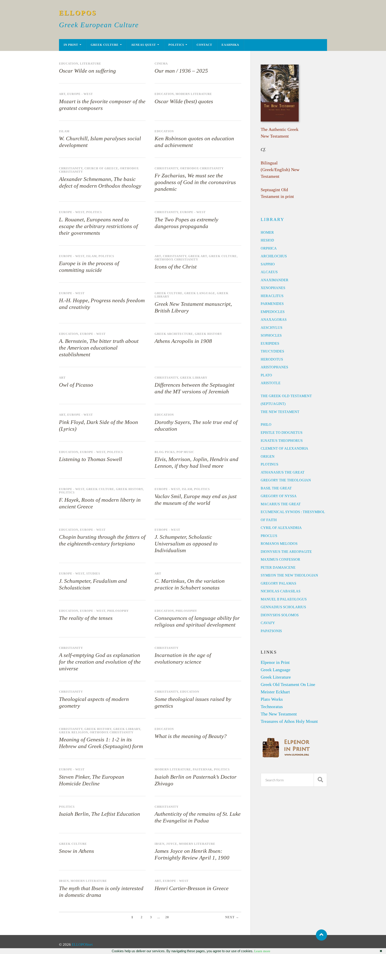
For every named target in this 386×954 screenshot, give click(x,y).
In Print (71, 44)
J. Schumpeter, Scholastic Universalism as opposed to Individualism (186, 543)
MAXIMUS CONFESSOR (280, 559)
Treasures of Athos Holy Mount (289, 721)
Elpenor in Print (275, 662)
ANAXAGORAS (274, 319)
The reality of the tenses (86, 618)
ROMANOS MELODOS (279, 543)
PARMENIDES (272, 304)
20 (167, 917)
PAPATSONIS (271, 631)
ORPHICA (269, 248)
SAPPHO (268, 264)
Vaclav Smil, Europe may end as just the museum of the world (196, 499)
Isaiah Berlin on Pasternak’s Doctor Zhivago (196, 780)
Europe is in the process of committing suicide (89, 266)
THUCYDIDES (272, 351)
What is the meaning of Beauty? (191, 736)
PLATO (266, 375)
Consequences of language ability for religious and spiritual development (197, 621)
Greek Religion (73, 732)
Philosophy (118, 610)
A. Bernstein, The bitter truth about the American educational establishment (98, 347)
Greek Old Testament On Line (288, 684)
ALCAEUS (269, 272)
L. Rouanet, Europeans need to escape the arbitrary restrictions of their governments (98, 226)
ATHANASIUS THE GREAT (282, 472)
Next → (232, 917)
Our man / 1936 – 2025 (181, 71)
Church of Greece (101, 168)
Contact (204, 44)
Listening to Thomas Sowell (90, 459)
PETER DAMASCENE (278, 567)
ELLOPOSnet (82, 944)
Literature (90, 63)
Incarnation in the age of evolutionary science (183, 658)
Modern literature (194, 94)
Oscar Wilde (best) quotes (184, 101)
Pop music (185, 452)
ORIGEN (268, 456)
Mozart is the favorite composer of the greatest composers (102, 104)
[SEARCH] (320, 780)
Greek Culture (105, 44)
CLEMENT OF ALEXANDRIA (284, 448)
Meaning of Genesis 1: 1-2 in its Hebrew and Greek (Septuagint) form (101, 742)
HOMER (267, 232)
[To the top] (321, 935)
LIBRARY (272, 219)
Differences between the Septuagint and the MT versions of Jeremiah (194, 388)
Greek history (208, 333)
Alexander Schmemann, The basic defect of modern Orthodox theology (100, 182)
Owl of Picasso (76, 385)
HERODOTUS (272, 359)
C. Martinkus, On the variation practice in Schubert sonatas (190, 584)
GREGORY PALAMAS (278, 583)
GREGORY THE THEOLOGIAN (286, 480)
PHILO (266, 424)
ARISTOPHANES (274, 367)
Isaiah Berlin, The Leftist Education (99, 814)
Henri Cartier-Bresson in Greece (192, 888)
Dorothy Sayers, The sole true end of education (196, 425)
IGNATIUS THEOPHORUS (282, 440)
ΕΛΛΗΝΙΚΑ (230, 44)
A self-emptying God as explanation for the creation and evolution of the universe (100, 661)
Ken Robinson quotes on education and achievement (194, 141)
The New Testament (279, 713)
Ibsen (159, 843)
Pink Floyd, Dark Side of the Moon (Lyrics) (98, 425)
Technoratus (272, 706)
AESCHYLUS (271, 327)
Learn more (262, 951)
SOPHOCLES (271, 335)
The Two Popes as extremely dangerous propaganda (186, 222)
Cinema (161, 63)
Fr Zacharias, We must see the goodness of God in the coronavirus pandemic (195, 182)
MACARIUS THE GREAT (281, 504)
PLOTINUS (269, 464)
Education (68, 63)
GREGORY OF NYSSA (279, 496)
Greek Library (193, 377)
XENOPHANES (273, 288)
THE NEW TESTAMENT (280, 412)
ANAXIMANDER (274, 280)
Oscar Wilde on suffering (87, 71)
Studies (93, 573)
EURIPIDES (270, 343)
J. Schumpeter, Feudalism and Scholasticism (93, 584)
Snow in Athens (76, 851)
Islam (64, 131)
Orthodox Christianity (202, 168)
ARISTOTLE (271, 383)
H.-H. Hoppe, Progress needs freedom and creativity (102, 303)
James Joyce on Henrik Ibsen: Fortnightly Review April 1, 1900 (192, 854)
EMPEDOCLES (273, 312)
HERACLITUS (272, 296)
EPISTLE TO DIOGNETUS (281, 432)
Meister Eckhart (275, 691)
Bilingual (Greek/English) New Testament (280, 169)
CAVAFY (268, 623)
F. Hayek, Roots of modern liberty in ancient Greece (100, 503)
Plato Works (272, 699)
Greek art (197, 256)
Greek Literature (276, 677)
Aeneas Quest (143, 44)
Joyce (171, 843)
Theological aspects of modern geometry (94, 702)
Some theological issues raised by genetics (193, 702)
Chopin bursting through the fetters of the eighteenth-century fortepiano (102, 540)
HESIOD (267, 240)
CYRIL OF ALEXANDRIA (281, 528)
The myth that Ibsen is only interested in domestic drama (101, 891)
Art (62, 94)
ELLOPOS (78, 13)
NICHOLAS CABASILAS (280, 591)
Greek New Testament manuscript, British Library (193, 307)
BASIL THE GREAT (276, 488)
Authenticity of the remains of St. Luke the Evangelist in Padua (198, 817)
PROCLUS (269, 536)
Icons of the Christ (176, 267)
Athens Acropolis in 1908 (183, 341)
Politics (176, 44)
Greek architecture (174, 333)
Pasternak (202, 769)
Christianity (71, 168)
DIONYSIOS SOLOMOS (280, 615)
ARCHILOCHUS (274, 256)
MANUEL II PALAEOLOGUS (284, 599)
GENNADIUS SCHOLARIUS (283, 607)
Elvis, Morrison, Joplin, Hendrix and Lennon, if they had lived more (196, 462)
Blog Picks (165, 452)
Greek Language (199, 293)
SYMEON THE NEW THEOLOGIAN (289, 575)
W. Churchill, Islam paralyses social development (100, 141)
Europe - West (80, 94)
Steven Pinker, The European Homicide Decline (91, 780)
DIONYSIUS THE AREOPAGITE (286, 552)
